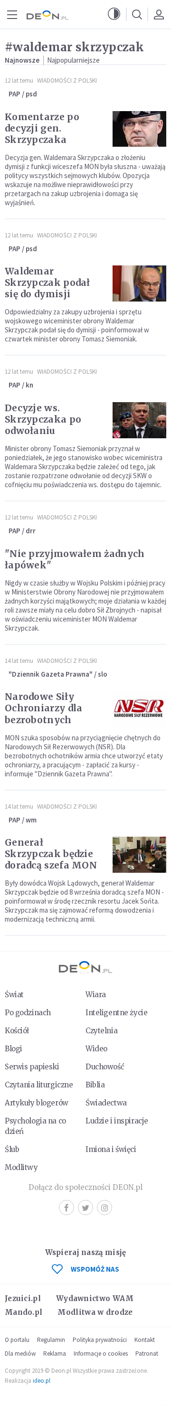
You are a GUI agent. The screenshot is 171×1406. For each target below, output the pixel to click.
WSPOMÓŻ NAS (95, 1269)
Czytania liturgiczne (39, 1084)
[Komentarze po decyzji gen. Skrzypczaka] (139, 129)
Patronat (146, 1353)
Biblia (95, 1084)
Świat (14, 994)
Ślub (12, 1149)
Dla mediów (20, 1353)
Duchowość (105, 1066)
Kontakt (144, 1340)
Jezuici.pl (23, 1298)
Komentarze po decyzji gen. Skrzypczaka (42, 128)
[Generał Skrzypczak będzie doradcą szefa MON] (139, 855)
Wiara (96, 994)
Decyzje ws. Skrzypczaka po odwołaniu (43, 419)
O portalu (17, 1340)
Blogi (13, 1048)
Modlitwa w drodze (95, 1312)
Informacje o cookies (101, 1353)
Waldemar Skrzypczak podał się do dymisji (47, 282)
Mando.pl (23, 1312)
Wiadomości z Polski (67, 80)
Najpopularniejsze (73, 60)
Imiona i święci (111, 1149)
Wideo (96, 1048)
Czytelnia (101, 1030)
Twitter (85, 1207)
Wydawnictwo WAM (95, 1298)
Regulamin (51, 1340)
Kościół (17, 1030)
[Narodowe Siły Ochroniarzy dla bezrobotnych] (139, 709)
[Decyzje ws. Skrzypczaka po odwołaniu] (139, 420)
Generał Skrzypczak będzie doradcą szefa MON (51, 854)
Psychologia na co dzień (35, 1126)
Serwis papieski (32, 1066)
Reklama (54, 1353)
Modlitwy (21, 1167)
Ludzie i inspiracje (117, 1120)
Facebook (66, 1207)
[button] (114, 14)
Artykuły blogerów (36, 1102)
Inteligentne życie (116, 1012)
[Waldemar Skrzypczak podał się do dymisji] (139, 283)
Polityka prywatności (100, 1340)
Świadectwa (106, 1102)
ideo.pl (41, 1381)
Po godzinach (28, 1012)
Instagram (104, 1207)
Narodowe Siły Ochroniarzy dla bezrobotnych (44, 708)
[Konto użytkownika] (158, 14)
